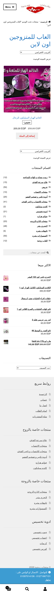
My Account (45, 589)
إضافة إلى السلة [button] (27, 135)
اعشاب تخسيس (39, 537)
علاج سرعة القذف (40, 182)
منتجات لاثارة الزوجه (39, 221)
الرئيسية (43, 21)
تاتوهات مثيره (42, 230)
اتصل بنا (43, 405)
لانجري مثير (41, 497)
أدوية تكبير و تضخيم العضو (37, 196)
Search (27, 589)
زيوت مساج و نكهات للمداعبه (35, 177)
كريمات (43, 543)
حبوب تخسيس (40, 532)
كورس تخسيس (39, 549)
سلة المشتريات (39, 416)
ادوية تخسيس (42, 211)
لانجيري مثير (42, 225)
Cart (12, 586)
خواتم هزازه (42, 216)
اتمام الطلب (41, 410)
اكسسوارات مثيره (40, 235)
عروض (45, 187)
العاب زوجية (42, 240)
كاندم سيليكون (41, 206)
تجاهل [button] (48, 579)
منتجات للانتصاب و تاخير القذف (35, 201)
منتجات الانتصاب (41, 191)
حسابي (43, 399)
